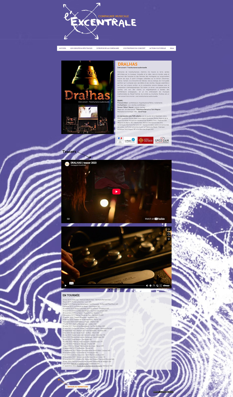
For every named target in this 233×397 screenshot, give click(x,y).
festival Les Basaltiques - (81, 326)
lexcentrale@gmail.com (167, 392)
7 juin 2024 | (67, 364)
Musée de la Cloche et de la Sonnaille (89, 366)
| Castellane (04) (94, 364)
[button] (134, 48)
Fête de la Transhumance (79, 364)
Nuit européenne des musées (82, 362)
